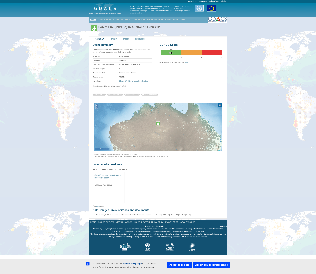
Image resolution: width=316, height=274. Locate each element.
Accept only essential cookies (211, 264)
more (98, 206)
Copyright (160, 226)
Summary (99, 39)
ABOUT (184, 20)
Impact (114, 39)
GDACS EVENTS (106, 20)
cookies (223, 226)
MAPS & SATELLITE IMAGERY (148, 20)
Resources (140, 39)
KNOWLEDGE (171, 20)
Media (126, 39)
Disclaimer (149, 226)
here (186, 62)
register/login (214, 1)
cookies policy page (132, 263)
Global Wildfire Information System (133, 81)
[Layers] (220, 105)
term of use (193, 1)
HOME (93, 20)
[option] (109, 187)
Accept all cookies (179, 264)
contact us (203, 1)
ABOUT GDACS (187, 222)
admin (223, 1)
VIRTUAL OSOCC (124, 20)
